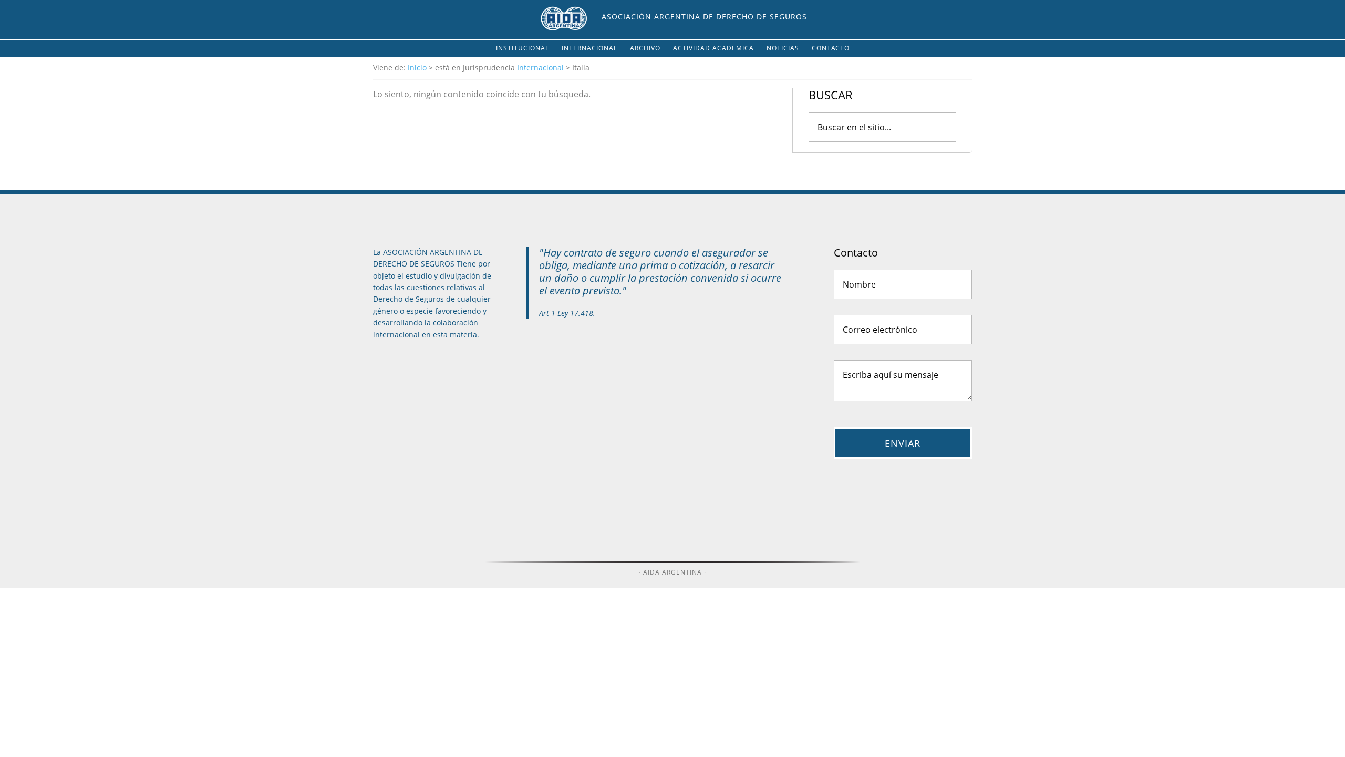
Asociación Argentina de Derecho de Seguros (704, 17)
